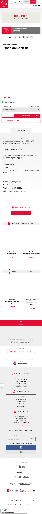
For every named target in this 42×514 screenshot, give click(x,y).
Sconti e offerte (21, 384)
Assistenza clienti (21, 399)
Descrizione (21, 130)
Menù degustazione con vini (31, 253)
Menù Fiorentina (12, 253)
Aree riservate (21, 406)
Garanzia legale (21, 381)
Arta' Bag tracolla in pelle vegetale (12, 302)
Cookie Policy (21, 404)
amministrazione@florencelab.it (31, 501)
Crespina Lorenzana (19, 32)
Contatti (21, 397)
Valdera (16, 30)
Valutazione (19, 207)
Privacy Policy (21, 401)
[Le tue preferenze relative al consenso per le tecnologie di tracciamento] (2, 385)
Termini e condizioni (21, 379)
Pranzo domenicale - (9, 109)
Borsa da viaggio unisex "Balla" (32, 303)
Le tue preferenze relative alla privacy (16, 509)
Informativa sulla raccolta (8, 512)
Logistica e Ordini (21, 386)
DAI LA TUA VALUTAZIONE (21, 213)
